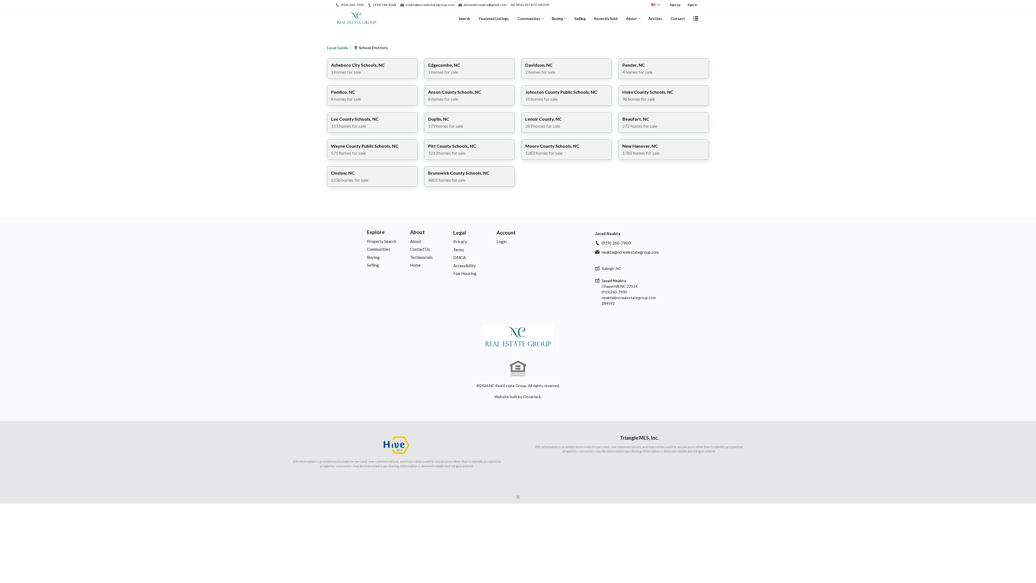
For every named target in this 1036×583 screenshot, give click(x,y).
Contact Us (420, 249)
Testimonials (421, 257)
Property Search (381, 241)
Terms (458, 249)
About (631, 18)
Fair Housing (464, 273)
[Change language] (655, 5)
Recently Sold (605, 18)
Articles (655, 18)
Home (415, 265)
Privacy (460, 241)
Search (464, 18)
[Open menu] (695, 18)
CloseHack (532, 396)
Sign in (692, 5)
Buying (557, 18)
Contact (677, 18)
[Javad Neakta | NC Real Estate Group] (518, 337)
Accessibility (464, 265)
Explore (376, 232)
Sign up (675, 5)
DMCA (459, 257)
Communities (528, 18)
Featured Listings (494, 18)
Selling (580, 18)
